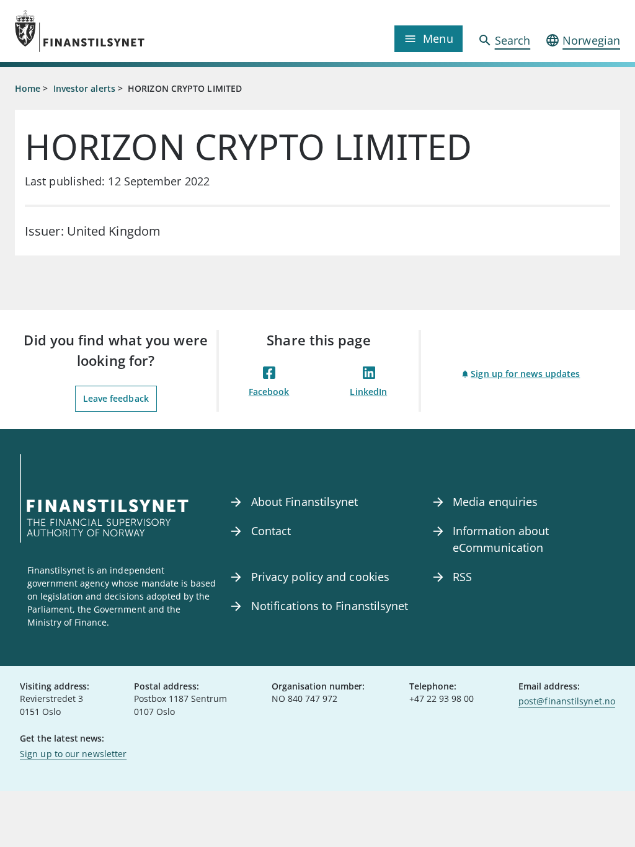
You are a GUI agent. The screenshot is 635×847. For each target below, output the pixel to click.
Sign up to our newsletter (73, 754)
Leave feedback (116, 398)
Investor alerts (84, 88)
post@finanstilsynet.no (566, 701)
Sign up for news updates (525, 373)
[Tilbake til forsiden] (90, 31)
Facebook (269, 391)
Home (27, 88)
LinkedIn (368, 391)
